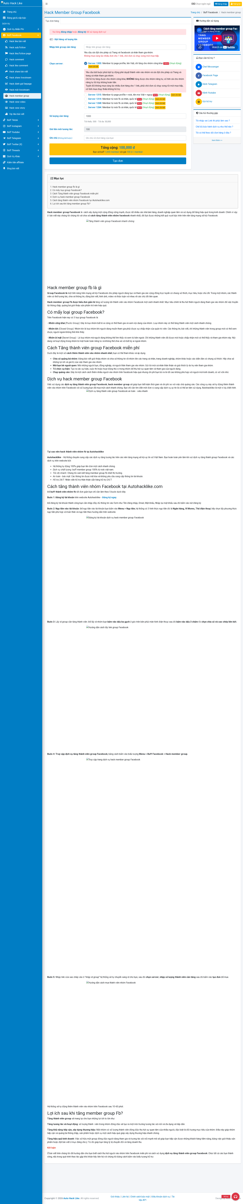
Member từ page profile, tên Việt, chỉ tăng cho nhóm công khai (134, 65)
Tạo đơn (118, 161)
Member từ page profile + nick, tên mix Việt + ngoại (134, 95)
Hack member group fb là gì (66, 187)
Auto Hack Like (71, 1198)
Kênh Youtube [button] (209, 92)
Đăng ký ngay (109, 497)
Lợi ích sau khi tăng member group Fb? (71, 203)
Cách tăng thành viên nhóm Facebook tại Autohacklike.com (81, 200)
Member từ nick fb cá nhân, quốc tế (126, 99)
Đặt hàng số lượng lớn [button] (66, 39)
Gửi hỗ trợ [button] (207, 101)
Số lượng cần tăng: (59, 116)
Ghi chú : (61, 138)
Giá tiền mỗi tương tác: (61, 129)
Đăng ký (237, 4)
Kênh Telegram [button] (209, 84)
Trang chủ (195, 12)
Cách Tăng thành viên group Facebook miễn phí (75, 193)
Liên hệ (125, 1196)
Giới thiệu (115, 1196)
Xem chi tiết (93, 67)
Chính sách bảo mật (140, 1196)
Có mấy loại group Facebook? (67, 190)
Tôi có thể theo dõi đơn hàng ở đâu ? (213, 132)
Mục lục (58, 178)
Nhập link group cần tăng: (63, 47)
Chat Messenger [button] (210, 66)
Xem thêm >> (217, 140)
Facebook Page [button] (210, 75)
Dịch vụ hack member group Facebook (71, 197)
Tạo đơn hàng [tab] (52, 21)
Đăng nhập (222, 4)
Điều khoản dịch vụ (160, 1196)
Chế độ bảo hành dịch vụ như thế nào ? (214, 126)
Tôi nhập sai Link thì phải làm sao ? (213, 120)
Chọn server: (56, 63)
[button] (46, 4)
